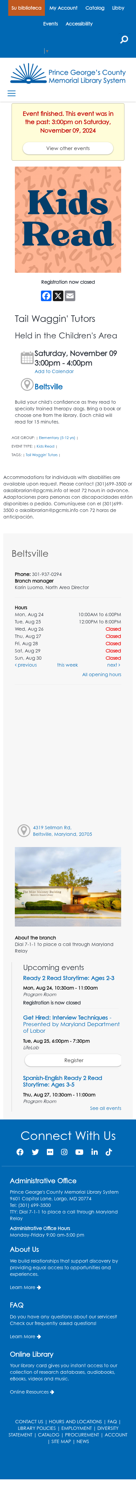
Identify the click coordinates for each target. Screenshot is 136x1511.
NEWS (83, 1441)
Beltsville (49, 386)
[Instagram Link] (64, 1152)
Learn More (22, 1287)
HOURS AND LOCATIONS (75, 1421)
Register (74, 1060)
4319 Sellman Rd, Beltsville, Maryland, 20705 (62, 831)
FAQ (112, 1421)
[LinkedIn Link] (94, 1152)
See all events (105, 1108)
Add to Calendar (54, 371)
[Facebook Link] (20, 1152)
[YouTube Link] (79, 1152)
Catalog (94, 8)
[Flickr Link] (50, 1152)
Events (50, 23)
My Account (64, 8)
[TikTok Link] (109, 1152)
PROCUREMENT (82, 1434)
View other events (68, 148)
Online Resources (29, 1392)
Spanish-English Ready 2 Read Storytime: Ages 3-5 (62, 1081)
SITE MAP (61, 1441)
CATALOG (48, 1434)
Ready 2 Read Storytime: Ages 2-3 (68, 977)
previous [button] (27, 665)
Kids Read (45, 446)
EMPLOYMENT (76, 1428)
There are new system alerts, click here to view (64, 1462)
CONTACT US (29, 1421)
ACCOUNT (116, 1434)
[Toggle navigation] (11, 93)
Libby (118, 8)
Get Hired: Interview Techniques (71, 1024)
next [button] (113, 665)
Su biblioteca (27, 8)
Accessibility (79, 23)
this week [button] (67, 665)
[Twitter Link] (35, 1152)
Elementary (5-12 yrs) (57, 437)
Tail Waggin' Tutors (41, 455)
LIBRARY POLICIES (37, 1428)
